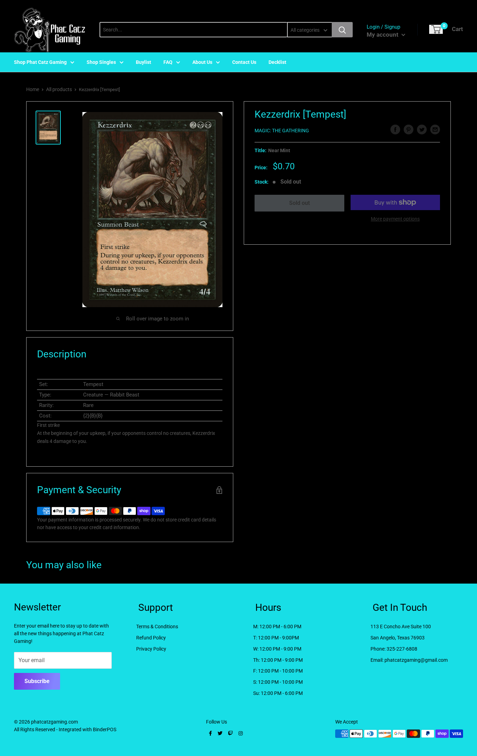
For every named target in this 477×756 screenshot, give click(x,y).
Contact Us (244, 62)
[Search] (342, 29)
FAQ (168, 62)
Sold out (299, 203)
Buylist (143, 62)
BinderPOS (104, 729)
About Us (202, 62)
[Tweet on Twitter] (422, 129)
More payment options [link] (395, 219)
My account (383, 34)
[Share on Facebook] (395, 129)
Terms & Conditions (157, 626)
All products (59, 89)
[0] (436, 29)
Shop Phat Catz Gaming (40, 62)
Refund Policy (151, 637)
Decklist (277, 62)
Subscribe (37, 681)
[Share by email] (435, 129)
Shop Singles (101, 62)
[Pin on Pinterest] (408, 129)
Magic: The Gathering (282, 130)
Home (32, 89)
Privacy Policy (151, 649)
